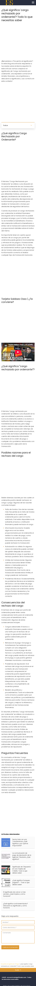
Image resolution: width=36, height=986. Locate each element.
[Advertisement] (18, 40)
